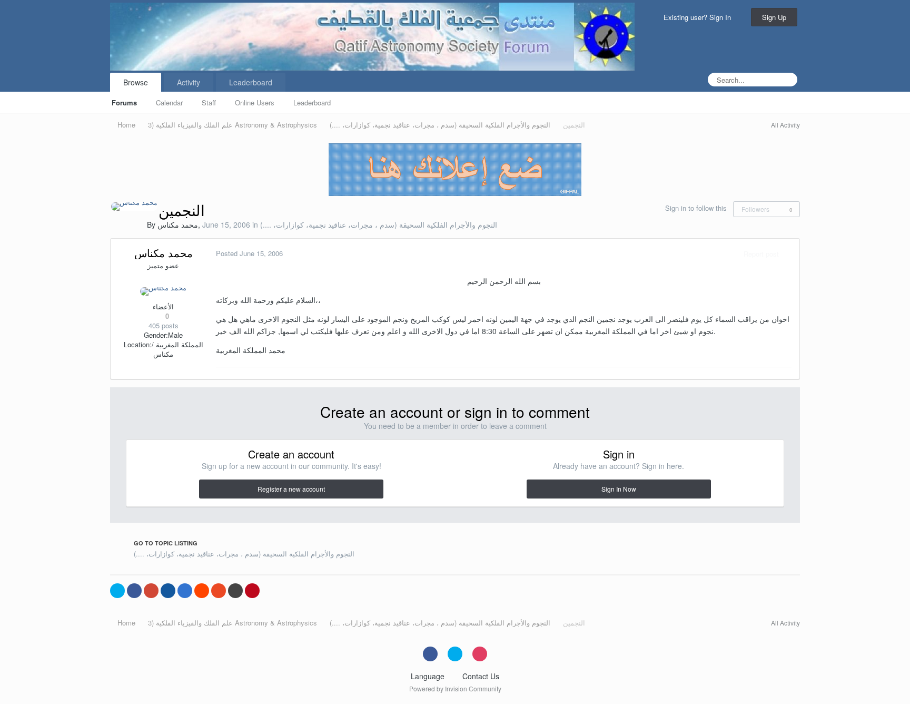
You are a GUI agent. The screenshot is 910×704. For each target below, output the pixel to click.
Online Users (254, 102)
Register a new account (291, 488)
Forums (124, 102)
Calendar (169, 102)
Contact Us (480, 676)
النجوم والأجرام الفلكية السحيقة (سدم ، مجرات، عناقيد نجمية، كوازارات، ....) (378, 224)
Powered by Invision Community (455, 688)
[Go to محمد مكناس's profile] (134, 206)
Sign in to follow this (696, 208)
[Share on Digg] (168, 590)
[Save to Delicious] (184, 590)
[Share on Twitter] (117, 590)
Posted (249, 253)
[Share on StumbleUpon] (218, 590)
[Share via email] (235, 590)
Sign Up (774, 17)
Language (429, 676)
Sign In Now (618, 488)
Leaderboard (312, 102)
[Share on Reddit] (201, 590)
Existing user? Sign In (699, 17)
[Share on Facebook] (134, 590)
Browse (135, 82)
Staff (209, 102)
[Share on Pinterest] (252, 590)
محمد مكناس (177, 224)
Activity (188, 82)
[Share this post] (789, 254)
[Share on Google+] (151, 590)
